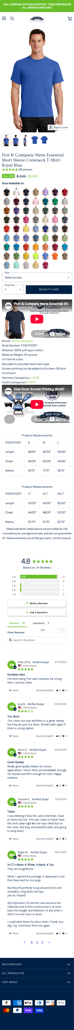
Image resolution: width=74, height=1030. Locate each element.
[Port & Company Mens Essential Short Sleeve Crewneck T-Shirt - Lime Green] (45, 241)
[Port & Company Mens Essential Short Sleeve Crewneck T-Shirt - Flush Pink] (45, 268)
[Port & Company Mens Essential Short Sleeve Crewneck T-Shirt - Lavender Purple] (45, 195)
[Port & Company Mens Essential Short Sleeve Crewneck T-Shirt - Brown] (55, 241)
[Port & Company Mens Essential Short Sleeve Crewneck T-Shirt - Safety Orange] (55, 259)
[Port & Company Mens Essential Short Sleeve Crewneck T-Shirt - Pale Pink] (36, 204)
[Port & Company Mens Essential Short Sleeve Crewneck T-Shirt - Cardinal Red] (16, 231)
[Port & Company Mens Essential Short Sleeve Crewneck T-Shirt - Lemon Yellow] (26, 259)
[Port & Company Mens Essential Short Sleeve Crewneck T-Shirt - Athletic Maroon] (16, 204)
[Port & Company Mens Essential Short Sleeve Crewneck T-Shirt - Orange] (26, 250)
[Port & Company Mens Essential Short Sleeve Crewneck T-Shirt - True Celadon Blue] (16, 268)
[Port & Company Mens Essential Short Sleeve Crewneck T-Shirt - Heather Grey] (7, 204)
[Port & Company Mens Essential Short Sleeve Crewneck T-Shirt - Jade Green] (7, 250)
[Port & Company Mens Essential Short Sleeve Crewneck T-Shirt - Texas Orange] (7, 213)
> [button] (49, 942)
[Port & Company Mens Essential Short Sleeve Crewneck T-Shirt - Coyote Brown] (65, 259)
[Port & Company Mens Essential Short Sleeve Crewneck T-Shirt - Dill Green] (16, 259)
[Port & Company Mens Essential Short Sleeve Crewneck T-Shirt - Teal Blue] (45, 204)
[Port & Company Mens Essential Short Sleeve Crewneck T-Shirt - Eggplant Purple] (55, 195)
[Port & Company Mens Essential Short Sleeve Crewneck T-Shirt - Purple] (16, 213)
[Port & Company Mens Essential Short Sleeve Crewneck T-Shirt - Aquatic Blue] (7, 241)
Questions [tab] (39, 623)
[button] (58, 690)
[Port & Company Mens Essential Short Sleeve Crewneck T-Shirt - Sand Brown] (36, 195)
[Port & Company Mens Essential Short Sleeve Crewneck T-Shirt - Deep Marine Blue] (45, 231)
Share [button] (15, 690)
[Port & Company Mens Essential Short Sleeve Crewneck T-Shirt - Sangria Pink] (26, 222)
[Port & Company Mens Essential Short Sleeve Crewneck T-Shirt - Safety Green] (36, 259)
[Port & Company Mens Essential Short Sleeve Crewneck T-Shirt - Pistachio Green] (65, 241)
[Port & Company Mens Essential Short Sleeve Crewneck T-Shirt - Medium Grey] (36, 222)
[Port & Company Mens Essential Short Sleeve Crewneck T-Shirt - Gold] (36, 250)
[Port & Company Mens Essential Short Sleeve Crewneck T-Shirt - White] (16, 195)
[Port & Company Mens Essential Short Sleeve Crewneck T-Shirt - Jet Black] (7, 195)
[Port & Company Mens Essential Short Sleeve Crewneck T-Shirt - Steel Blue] (65, 222)
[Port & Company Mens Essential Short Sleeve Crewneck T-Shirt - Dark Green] (26, 213)
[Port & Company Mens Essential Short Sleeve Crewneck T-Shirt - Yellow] (26, 231)
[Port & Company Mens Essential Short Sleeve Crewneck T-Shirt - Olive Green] (7, 222)
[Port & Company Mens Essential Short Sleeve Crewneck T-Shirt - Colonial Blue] (36, 241)
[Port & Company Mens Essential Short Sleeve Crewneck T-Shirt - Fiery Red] (7, 231)
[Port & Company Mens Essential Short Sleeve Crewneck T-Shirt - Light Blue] (36, 231)
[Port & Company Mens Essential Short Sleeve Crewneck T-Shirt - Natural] (45, 222)
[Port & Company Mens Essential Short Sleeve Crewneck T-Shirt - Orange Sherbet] (45, 250)
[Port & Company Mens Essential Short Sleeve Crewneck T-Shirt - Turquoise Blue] (65, 250)
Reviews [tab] (14, 623)
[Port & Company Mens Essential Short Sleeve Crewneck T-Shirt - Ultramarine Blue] (45, 259)
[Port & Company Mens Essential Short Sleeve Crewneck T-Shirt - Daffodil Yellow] (36, 268)
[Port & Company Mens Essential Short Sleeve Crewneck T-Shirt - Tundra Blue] (7, 268)
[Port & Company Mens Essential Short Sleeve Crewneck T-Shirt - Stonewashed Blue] (55, 231)
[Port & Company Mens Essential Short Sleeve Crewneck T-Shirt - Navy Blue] (26, 204)
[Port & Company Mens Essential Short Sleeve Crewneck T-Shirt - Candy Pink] (55, 222)
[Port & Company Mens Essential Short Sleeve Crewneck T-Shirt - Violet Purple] (26, 241)
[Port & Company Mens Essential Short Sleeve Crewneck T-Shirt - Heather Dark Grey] (16, 222)
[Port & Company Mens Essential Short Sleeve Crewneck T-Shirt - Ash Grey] (65, 204)
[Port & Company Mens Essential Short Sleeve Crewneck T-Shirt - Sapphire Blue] (16, 250)
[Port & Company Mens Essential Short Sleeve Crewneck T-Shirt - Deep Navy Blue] (26, 195)
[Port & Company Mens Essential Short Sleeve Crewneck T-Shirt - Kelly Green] (55, 204)
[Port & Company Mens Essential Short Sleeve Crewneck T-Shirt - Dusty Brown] (7, 259)
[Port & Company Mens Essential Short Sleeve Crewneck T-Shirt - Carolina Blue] (16, 241)
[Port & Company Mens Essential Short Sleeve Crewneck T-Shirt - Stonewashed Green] (65, 213)
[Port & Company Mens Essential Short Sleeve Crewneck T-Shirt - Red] (65, 195)
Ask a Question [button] (38, 612)
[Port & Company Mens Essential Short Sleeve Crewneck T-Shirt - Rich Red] (55, 250)
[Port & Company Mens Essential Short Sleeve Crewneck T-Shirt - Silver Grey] (26, 268)
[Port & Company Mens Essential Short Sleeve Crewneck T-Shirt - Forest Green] (45, 213)
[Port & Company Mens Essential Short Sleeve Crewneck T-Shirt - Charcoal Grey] (55, 213)
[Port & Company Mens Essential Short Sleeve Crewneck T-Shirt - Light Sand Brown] (36, 213)
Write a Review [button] (39, 603)
